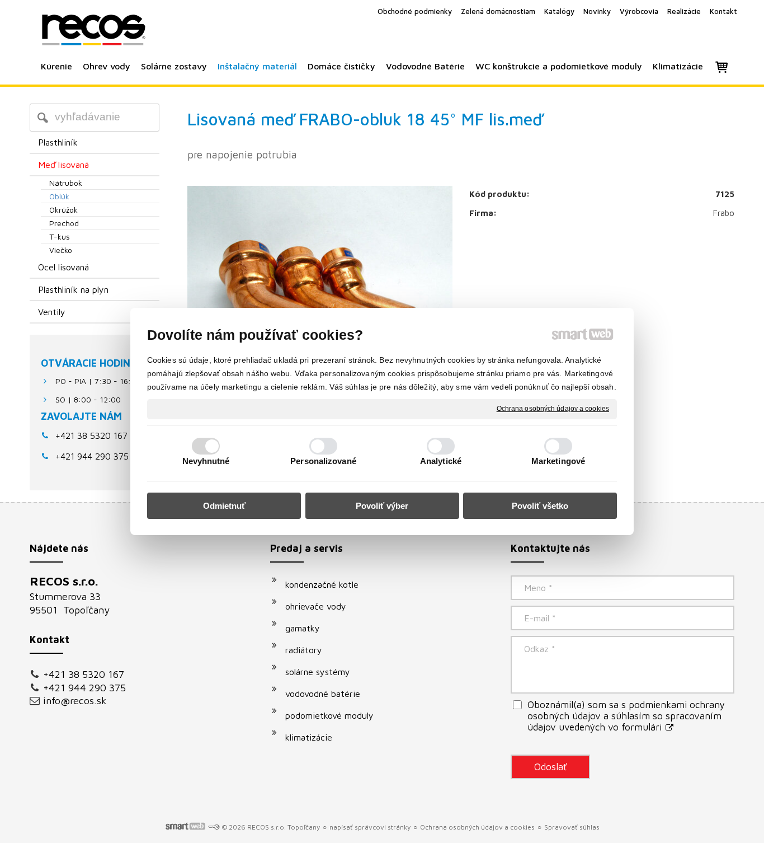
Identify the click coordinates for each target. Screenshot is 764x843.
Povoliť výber (382, 506)
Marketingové (558, 461)
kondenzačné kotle (322, 584)
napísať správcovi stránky (370, 827)
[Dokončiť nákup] (721, 67)
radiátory (303, 650)
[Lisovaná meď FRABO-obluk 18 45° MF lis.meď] (319, 275)
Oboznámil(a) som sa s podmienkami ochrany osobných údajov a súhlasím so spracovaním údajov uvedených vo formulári (626, 716)
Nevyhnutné (206, 461)
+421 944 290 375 (84, 688)
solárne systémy (317, 672)
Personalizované (323, 461)
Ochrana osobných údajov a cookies (553, 409)
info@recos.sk (75, 700)
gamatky (302, 628)
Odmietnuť (224, 506)
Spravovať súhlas (572, 827)
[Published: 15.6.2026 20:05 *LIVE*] (213, 827)
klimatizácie (308, 737)
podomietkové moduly (329, 715)
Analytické (440, 461)
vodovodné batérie (322, 694)
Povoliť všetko (540, 506)
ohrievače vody (315, 606)
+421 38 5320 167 (91, 435)
